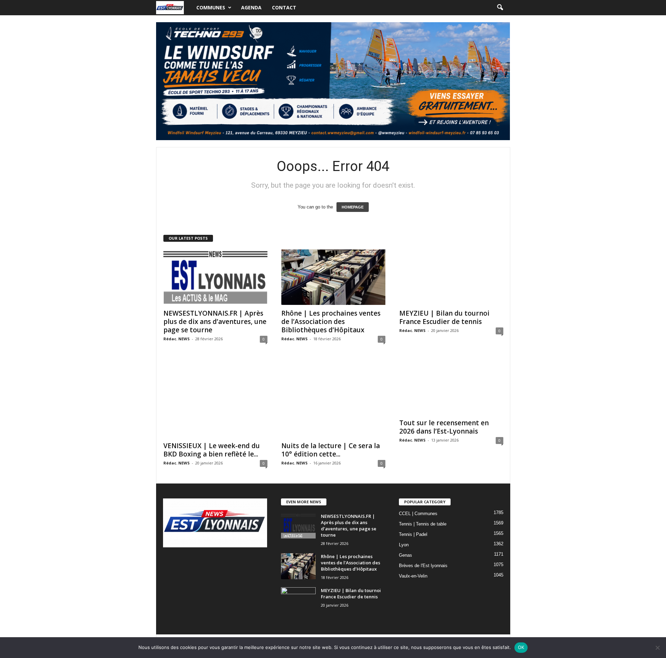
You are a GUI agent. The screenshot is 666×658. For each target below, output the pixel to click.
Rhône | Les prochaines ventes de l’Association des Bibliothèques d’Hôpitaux (331, 321)
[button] (499, 7)
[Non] (657, 647)
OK (521, 647)
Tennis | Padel (413, 534)
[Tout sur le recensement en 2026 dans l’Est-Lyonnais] (451, 387)
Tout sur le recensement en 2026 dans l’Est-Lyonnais (444, 427)
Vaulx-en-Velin (413, 576)
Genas (405, 555)
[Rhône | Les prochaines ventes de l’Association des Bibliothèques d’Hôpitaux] (333, 277)
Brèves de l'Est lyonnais (423, 565)
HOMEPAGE (353, 207)
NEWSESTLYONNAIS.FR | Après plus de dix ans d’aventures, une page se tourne (214, 321)
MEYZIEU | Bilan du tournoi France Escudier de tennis (444, 317)
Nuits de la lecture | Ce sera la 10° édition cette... (330, 450)
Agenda (251, 7)
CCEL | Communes (418, 513)
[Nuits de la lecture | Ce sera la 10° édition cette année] (333, 398)
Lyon (404, 544)
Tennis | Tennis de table (422, 524)
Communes (210, 7)
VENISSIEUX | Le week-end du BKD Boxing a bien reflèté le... (211, 450)
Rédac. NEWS (176, 338)
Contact (284, 7)
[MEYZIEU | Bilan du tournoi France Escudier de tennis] (451, 277)
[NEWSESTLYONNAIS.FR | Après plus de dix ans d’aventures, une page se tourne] (215, 277)
